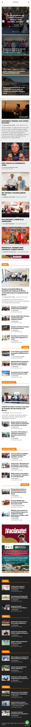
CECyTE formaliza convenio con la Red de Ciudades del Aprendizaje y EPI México (15, 408)
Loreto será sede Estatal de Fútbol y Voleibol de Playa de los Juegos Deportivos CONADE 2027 (19, 634)
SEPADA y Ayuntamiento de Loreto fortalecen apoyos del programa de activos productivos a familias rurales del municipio (20, 513)
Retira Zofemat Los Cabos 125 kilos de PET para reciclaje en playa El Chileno (19, 658)
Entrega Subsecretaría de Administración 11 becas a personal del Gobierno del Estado (18, 491)
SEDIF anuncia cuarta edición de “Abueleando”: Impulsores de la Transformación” (20, 475)
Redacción (16, 24)
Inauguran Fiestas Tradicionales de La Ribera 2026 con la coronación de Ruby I (19, 608)
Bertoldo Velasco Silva (9, 252)
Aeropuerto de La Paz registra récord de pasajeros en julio (20, 373)
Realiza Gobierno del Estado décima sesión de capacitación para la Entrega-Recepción (20, 423)
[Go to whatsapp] (27, 722)
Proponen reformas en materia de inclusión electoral (20, 327)
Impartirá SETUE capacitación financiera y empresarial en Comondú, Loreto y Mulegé (19, 363)
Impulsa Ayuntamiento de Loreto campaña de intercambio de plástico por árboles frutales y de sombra (19, 669)
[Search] (28, 2)
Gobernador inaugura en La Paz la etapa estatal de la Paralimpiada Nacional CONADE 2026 (14, 71)
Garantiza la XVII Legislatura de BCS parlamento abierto (19, 307)
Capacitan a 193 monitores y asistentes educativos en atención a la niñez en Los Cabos (19, 434)
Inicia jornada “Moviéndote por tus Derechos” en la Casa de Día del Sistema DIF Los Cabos (20, 465)
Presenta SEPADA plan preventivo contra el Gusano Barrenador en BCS (19, 502)
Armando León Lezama (9, 197)
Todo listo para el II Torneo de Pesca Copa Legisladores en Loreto (19, 337)
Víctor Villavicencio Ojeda (10, 167)
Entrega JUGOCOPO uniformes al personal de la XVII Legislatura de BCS (20, 317)
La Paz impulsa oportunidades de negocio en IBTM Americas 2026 (20, 353)
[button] (12, 31)
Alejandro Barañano (9, 223)
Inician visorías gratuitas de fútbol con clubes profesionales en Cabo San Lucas (19, 644)
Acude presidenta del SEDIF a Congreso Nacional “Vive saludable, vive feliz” (19, 455)
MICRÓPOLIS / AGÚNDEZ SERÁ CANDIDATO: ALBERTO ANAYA (12, 248)
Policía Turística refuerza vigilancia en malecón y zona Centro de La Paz (19, 703)
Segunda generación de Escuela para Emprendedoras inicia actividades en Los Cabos (14, 51)
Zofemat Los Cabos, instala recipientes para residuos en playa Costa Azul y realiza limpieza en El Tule (19, 679)
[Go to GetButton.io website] (27, 725)
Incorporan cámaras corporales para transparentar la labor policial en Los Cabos (20, 713)
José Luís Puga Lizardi (9, 125)
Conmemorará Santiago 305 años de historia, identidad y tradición (19, 598)
